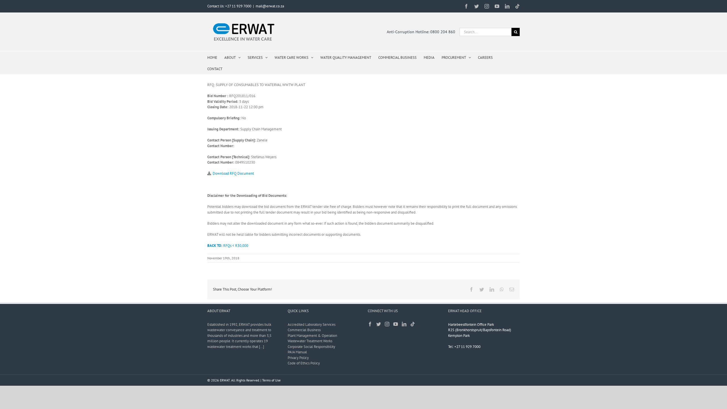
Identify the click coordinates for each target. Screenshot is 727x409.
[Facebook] (370, 324)
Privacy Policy (298, 357)
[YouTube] (395, 324)
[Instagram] (387, 324)
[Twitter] (378, 324)
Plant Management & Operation (312, 335)
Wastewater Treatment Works (310, 341)
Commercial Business (304, 329)
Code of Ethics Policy (304, 363)
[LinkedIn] (404, 324)
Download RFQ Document (233, 173)
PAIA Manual (297, 352)
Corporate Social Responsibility (311, 346)
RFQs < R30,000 (227, 245)
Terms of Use (271, 380)
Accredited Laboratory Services (311, 324)
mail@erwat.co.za (270, 6)
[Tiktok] (412, 324)
